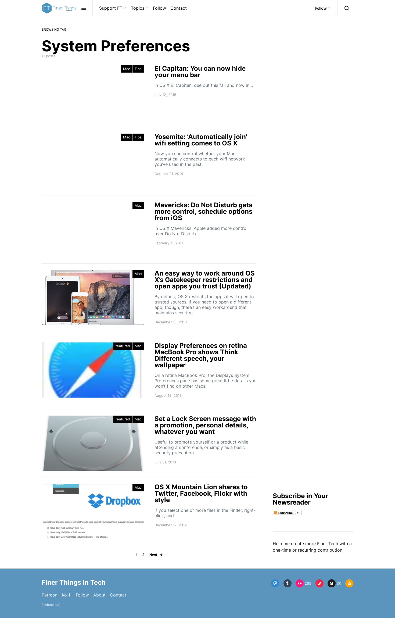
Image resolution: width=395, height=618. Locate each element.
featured (123, 346)
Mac (126, 69)
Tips (138, 69)
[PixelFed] (319, 583)
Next (153, 554)
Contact (178, 8)
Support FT (110, 8)
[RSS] (349, 583)
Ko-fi (66, 595)
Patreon (50, 595)
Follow (159, 8)
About (99, 595)
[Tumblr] (287, 583)
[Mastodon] (275, 583)
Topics (137, 8)
